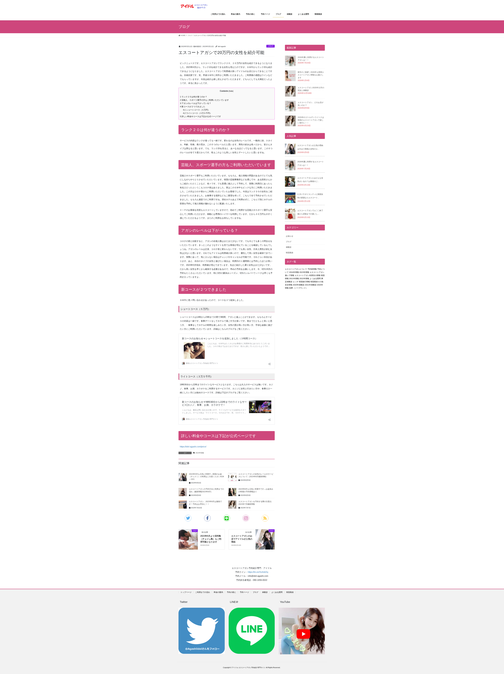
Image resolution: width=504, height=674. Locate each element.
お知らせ (289, 236)
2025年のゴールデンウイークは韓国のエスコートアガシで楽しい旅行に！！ (311, 120)
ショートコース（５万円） (196, 110)
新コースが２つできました (192, 106)
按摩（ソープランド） (298, 288)
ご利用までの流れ (202, 592)
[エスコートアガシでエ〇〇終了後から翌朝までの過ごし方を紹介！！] (290, 214)
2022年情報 (304, 278)
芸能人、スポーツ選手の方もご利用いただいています (204, 100)
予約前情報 (312, 269)
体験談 (288, 247)
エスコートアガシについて (296, 269)
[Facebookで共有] (207, 518)
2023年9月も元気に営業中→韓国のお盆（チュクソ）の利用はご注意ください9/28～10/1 (206, 476)
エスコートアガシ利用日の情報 (307, 275)
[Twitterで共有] (188, 518)
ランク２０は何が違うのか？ (193, 97)
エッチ (295, 282)
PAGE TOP (491, 651)
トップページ (185, 592)
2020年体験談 (298, 285)
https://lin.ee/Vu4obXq (258, 572)
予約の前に (231, 592)
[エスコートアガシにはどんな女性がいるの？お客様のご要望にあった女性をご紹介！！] (290, 181)
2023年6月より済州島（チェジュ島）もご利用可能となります (210, 539)
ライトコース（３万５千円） (197, 113)
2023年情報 (199, 453)
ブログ (270, 46)
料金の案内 (218, 592)
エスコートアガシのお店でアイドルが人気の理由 (241, 539)
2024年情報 (294, 272)
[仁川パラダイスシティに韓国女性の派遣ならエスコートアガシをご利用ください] (290, 197)
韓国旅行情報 (304, 282)
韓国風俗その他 (316, 282)
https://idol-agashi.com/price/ (193, 447)
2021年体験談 (310, 285)
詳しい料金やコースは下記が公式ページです (200, 116)
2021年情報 (294, 278)
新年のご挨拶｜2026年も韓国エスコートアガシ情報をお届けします (311, 75)
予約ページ (244, 592)
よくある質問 (315, 278)
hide (231, 91)
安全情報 (288, 285)
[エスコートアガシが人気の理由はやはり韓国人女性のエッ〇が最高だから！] (290, 149)
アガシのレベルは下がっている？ (195, 103)
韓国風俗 (289, 253)
